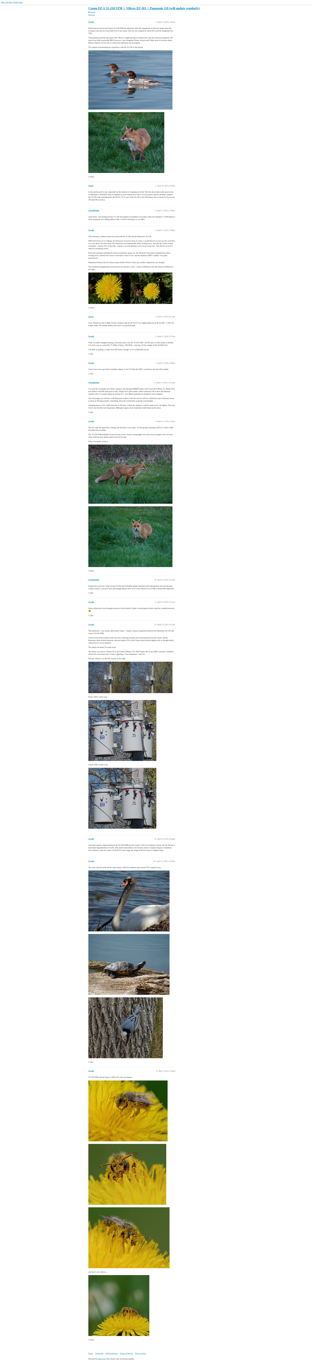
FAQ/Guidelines (112, 1353)
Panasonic (91, 15)
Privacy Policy (140, 1353)
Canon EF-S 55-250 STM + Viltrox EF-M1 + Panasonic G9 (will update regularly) (144, 8)
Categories (99, 1353)
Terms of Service (126, 1353)
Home (90, 1353)
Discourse (101, 1359)
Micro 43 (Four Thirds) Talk (12, 2)
